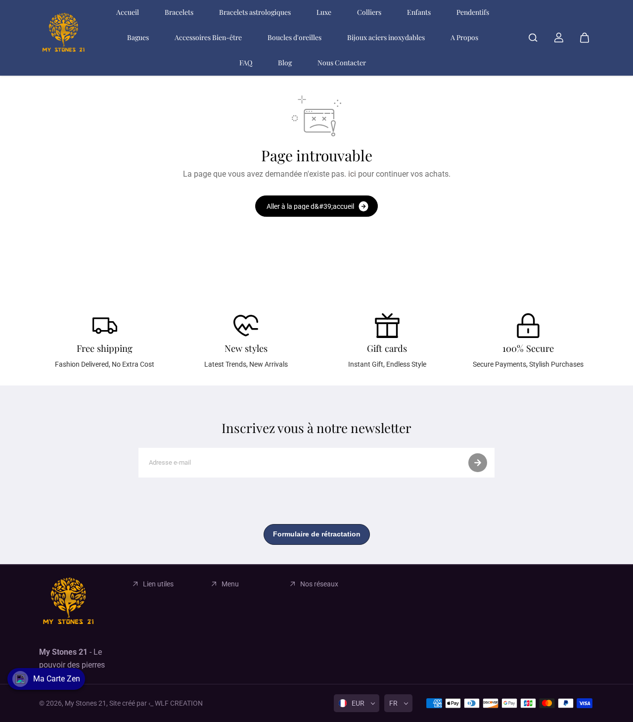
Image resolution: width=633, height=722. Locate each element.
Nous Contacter (341, 62)
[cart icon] (584, 37)
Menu (230, 584)
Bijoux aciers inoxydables (386, 37)
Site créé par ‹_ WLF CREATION (156, 703)
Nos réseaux (319, 584)
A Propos (464, 37)
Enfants (419, 12)
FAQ (245, 62)
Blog (285, 62)
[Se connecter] (558, 37)
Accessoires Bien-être (208, 37)
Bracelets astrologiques (255, 12)
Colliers (369, 12)
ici (352, 174)
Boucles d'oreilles (294, 37)
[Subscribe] (477, 462)
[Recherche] (533, 37)
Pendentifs (472, 12)
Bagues (138, 37)
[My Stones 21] (64, 37)
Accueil (127, 12)
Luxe (323, 12)
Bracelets (179, 12)
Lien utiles (158, 584)
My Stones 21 (85, 703)
